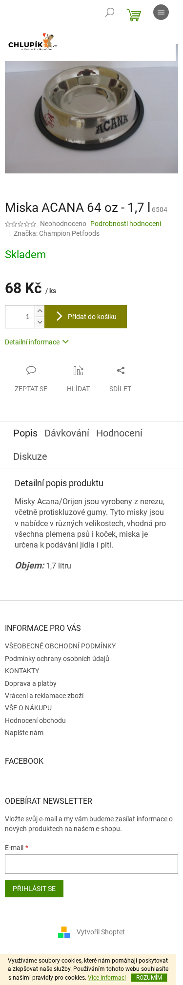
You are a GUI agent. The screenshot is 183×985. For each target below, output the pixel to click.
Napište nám (24, 733)
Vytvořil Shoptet (101, 932)
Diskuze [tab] (30, 456)
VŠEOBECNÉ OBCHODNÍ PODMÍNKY (60, 646)
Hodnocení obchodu (35, 720)
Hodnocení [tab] (119, 433)
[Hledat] (110, 12)
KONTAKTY (22, 671)
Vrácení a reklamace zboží (44, 696)
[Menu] (161, 12)
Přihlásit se (34, 888)
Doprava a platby (31, 683)
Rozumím (149, 977)
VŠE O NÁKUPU (28, 708)
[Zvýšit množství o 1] (39, 311)
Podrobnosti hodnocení (125, 223)
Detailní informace (32, 342)
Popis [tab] (25, 433)
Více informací (107, 977)
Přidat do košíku (92, 317)
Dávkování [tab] (66, 433)
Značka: (57, 233)
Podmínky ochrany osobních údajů (57, 659)
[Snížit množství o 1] (39, 322)
